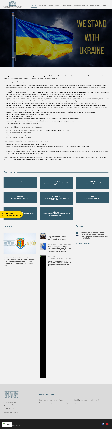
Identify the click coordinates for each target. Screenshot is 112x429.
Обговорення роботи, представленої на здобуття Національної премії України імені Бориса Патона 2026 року (20, 262)
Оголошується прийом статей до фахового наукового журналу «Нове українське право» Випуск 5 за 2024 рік (94, 235)
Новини (50, 5)
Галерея (85, 5)
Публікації (77, 5)
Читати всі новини (9, 229)
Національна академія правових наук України (55, 403)
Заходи (57, 5)
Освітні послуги (95, 5)
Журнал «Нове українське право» (85, 403)
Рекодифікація (67, 5)
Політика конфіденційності (12, 425)
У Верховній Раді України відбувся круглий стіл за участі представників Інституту (59, 238)
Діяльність (42, 5)
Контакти (105, 5)
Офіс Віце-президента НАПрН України (87, 400)
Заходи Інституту (21, 257)
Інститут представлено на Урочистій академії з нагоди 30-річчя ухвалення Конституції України (60, 263)
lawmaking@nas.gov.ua (11, 412)
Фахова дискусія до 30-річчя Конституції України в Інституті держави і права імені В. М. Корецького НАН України (59, 249)
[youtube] (107, 424)
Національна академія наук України (51, 400)
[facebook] (103, 424)
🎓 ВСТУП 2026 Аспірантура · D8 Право (11, 214)
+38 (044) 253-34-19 (10, 408)
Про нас (34, 5)
